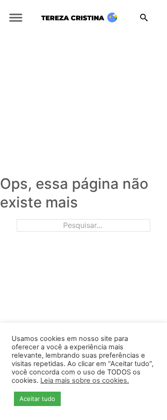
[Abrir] (15, 18)
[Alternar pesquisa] (144, 17)
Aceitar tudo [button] (37, 398)
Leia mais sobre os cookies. (84, 380)
